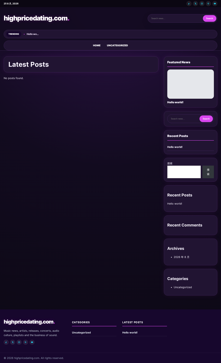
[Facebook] (189, 3)
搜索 (169, 163)
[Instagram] (201, 3)
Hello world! (174, 147)
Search (209, 18)
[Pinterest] (208, 3)
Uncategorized (117, 45)
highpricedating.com (36, 18)
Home (96, 45)
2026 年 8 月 (181, 257)
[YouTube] (214, 3)
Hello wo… (33, 34)
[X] (195, 3)
